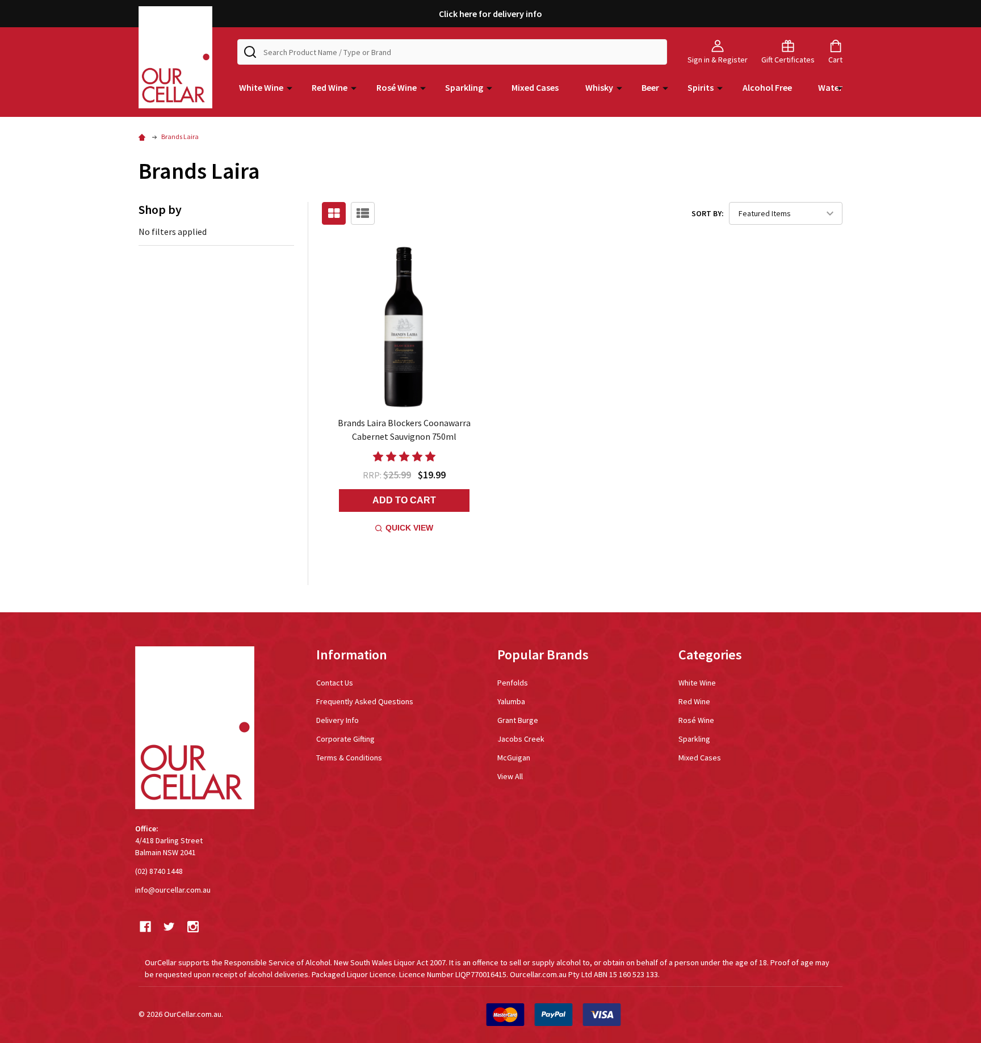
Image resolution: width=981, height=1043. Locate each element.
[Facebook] (145, 926)
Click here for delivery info (490, 13)
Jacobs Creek (520, 739)
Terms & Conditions (349, 757)
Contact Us (334, 683)
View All (510, 776)
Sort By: (707, 213)
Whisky (599, 87)
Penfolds (512, 683)
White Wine (261, 87)
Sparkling (464, 87)
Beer (650, 87)
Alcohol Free (767, 87)
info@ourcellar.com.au (173, 890)
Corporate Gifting (345, 739)
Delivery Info (337, 720)
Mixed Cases (535, 87)
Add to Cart (404, 500)
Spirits (700, 87)
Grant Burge (517, 720)
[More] (289, 87)
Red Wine (329, 87)
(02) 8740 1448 (159, 871)
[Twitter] (169, 926)
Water (830, 87)
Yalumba (511, 701)
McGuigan (513, 757)
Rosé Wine (396, 87)
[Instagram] (193, 926)
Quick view (409, 527)
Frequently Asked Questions (364, 701)
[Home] (144, 136)
